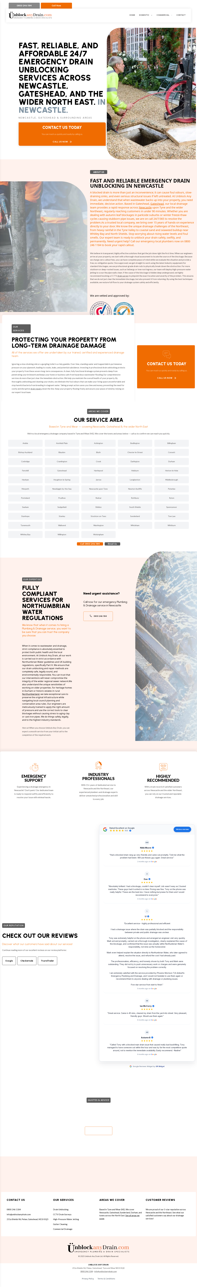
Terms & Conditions (106, 1278)
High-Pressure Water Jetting (66, 1219)
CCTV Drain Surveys (62, 1214)
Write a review (182, 829)
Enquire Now (96, 1130)
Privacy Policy (88, 1278)
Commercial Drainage (62, 1229)
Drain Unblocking (60, 1209)
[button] (147, 851)
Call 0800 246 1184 (90, 544)
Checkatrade (27, 961)
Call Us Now (60, 141)
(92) (126, 830)
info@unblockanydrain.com (19, 1214)
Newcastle (145, 207)
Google (9, 961)
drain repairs (36, 389)
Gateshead (157, 204)
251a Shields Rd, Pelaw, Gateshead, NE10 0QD (27, 1219)
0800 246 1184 (24, 5)
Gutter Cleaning (60, 1224)
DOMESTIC (144, 15)
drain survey (123, 276)
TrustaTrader (47, 961)
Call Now (56, 5)
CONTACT (181, 15)
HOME (132, 15)
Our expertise (32, 579)
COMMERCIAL (163, 15)
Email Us (112, 544)
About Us (98, 172)
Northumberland (30, 694)
